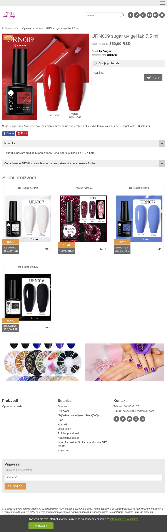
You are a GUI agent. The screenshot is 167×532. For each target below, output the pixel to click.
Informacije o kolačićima (124, 519)
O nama (62, 406)
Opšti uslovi (65, 428)
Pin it (23, 133)
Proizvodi (63, 411)
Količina (99, 72)
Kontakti (62, 424)
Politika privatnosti (68, 433)
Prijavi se (63, 450)
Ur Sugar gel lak (28, 188)
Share (10, 133)
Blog (60, 420)
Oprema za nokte (12, 406)
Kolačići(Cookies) (68, 437)
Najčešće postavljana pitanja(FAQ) (78, 415)
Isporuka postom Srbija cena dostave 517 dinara (82, 444)
